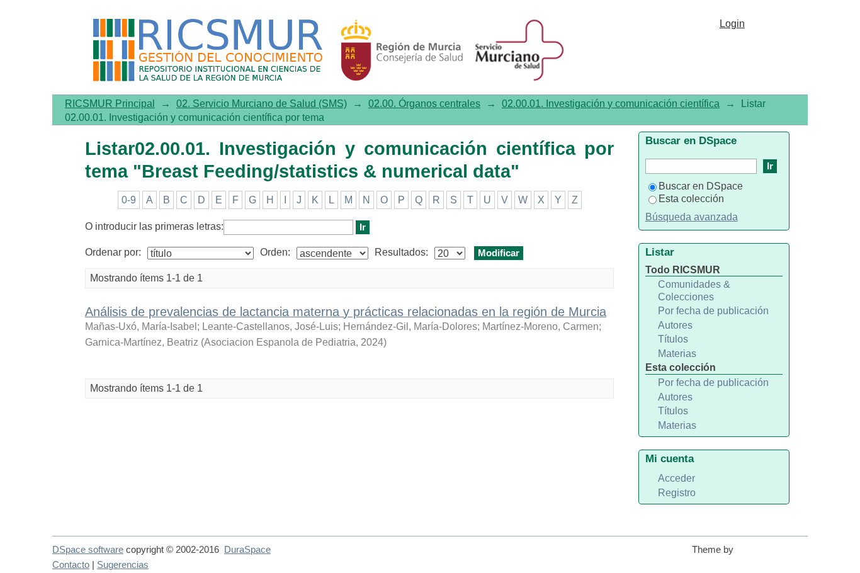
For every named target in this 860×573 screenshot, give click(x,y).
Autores (675, 325)
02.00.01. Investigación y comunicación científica (611, 103)
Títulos (673, 339)
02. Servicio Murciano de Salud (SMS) (261, 103)
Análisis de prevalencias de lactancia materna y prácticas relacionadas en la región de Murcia (345, 312)
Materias (677, 353)
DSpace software (87, 550)
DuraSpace (247, 550)
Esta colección (691, 198)
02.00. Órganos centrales (424, 103)
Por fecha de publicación (713, 310)
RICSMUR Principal (110, 103)
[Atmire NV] (773, 555)
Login (732, 23)
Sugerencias (123, 565)
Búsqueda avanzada (691, 217)
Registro (677, 492)
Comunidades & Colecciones (694, 290)
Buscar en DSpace (701, 186)
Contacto (70, 565)
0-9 (129, 200)
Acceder (676, 478)
